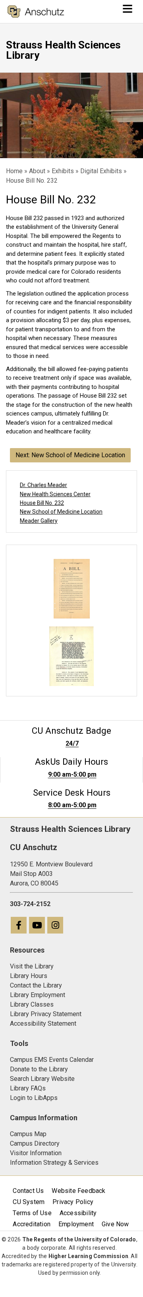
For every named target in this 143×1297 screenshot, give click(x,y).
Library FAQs (28, 1088)
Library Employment (37, 995)
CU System (28, 1202)
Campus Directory (35, 1143)
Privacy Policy (72, 1202)
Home (14, 171)
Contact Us (28, 1191)
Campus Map (28, 1134)
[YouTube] (37, 926)
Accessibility (78, 1213)
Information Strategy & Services (54, 1162)
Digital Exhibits (101, 171)
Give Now (115, 1224)
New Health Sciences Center (55, 494)
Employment (76, 1224)
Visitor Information (36, 1153)
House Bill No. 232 (42, 503)
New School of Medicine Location (61, 511)
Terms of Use (32, 1213)
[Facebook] (19, 926)
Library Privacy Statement (45, 1014)
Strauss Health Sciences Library (63, 50)
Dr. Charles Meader (43, 485)
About (37, 171)
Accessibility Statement (43, 1023)
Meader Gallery (39, 521)
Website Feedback (78, 1191)
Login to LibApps (34, 1098)
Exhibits (63, 171)
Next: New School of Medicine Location (70, 455)
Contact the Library (36, 985)
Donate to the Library (39, 1069)
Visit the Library (32, 966)
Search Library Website (42, 1078)
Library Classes (32, 1004)
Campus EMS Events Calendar (52, 1059)
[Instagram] (55, 926)
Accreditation (31, 1224)
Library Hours (28, 976)
